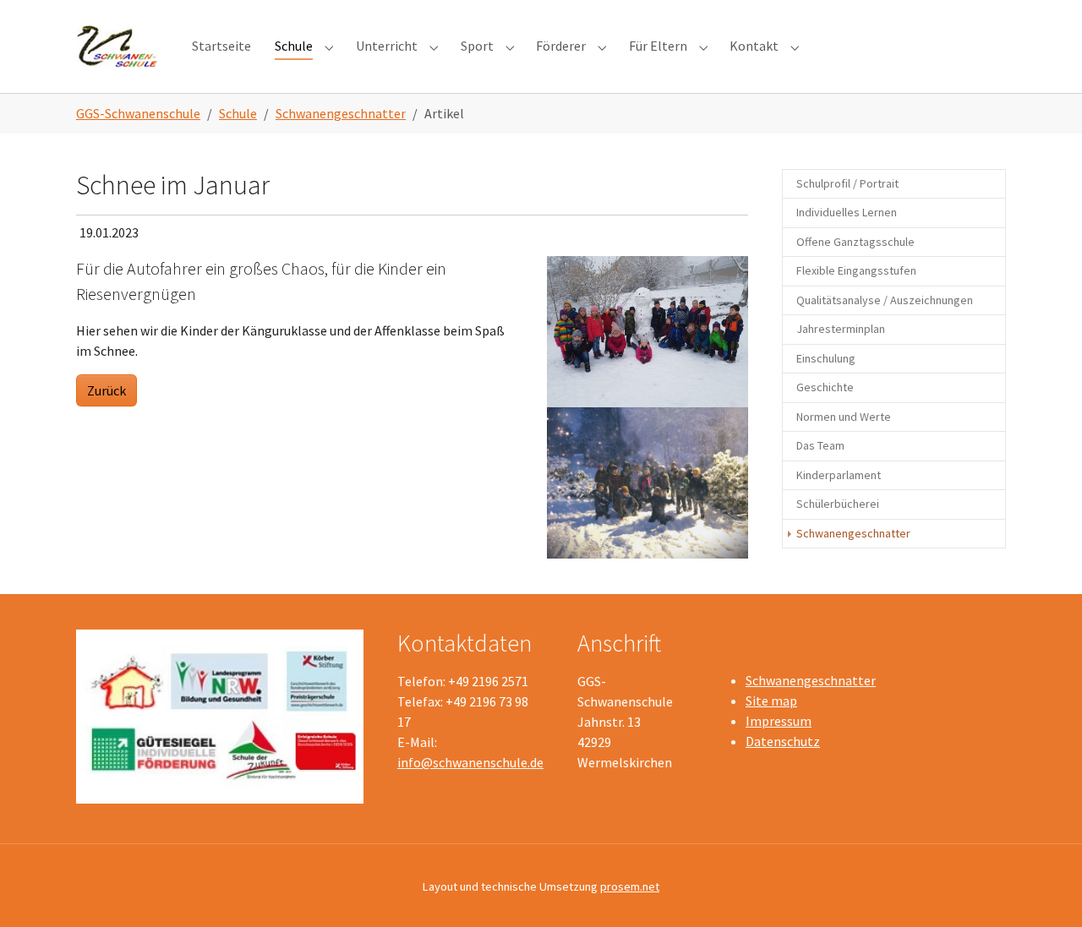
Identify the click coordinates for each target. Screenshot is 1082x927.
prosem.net (629, 886)
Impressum (779, 720)
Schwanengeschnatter (811, 680)
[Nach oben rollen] (1045, 890)
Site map (771, 700)
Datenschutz (783, 741)
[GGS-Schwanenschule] (117, 46)
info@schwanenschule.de (470, 762)
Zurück (106, 390)
